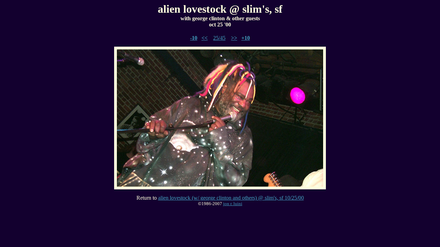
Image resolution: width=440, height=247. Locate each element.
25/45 (219, 38)
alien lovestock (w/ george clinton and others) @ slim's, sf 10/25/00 (231, 198)
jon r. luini (232, 203)
